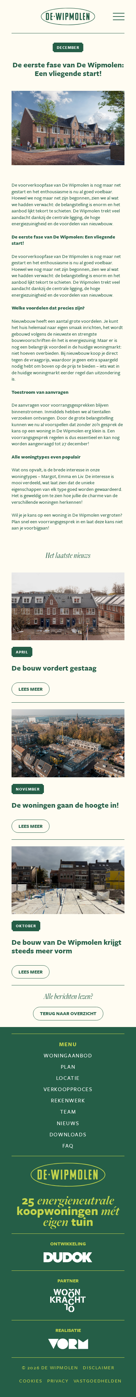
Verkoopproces (68, 1089)
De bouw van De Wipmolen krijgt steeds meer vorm (66, 946)
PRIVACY (57, 1381)
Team (68, 1111)
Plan (68, 1066)
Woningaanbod (68, 1055)
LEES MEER (30, 688)
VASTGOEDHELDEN (98, 1381)
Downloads (68, 1134)
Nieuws (68, 1123)
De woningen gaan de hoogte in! (65, 805)
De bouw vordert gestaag (54, 668)
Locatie (68, 1078)
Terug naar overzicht (68, 1013)
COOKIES (30, 1381)
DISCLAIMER (98, 1367)
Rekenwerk (68, 1100)
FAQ (68, 1145)
